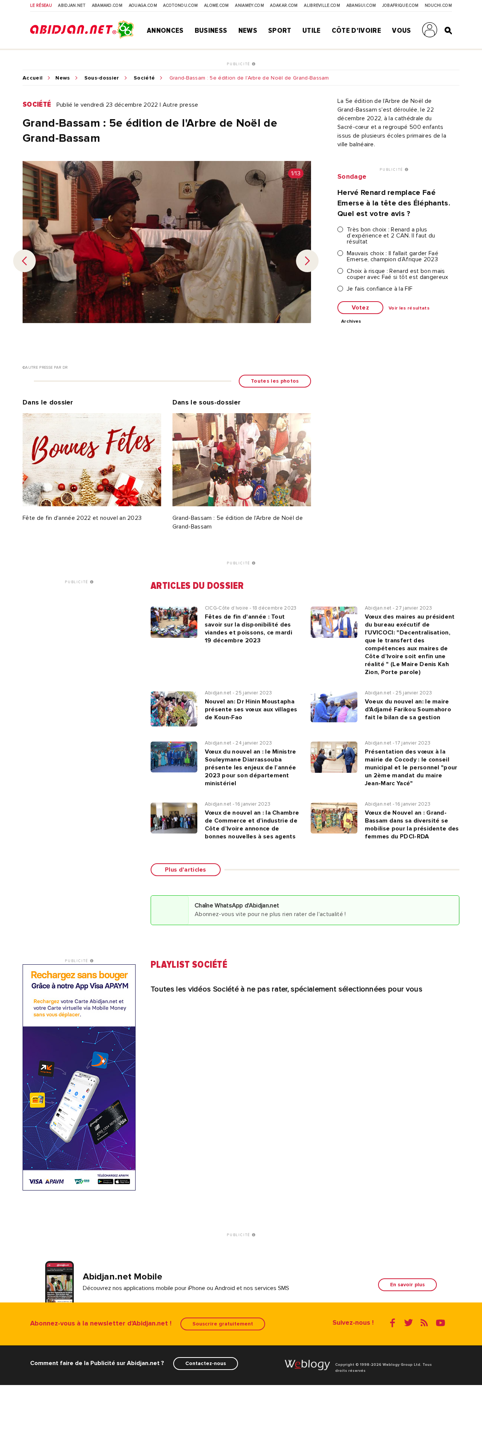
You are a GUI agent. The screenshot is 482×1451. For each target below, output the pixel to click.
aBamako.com (107, 6)
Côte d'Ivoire (356, 30)
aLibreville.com (322, 6)
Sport (279, 30)
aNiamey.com (249, 6)
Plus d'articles (185, 869)
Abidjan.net (71, 6)
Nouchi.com (438, 6)
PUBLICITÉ (239, 64)
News (247, 30)
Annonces (165, 30)
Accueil (33, 78)
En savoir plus (407, 1284)
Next (307, 261)
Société (144, 78)
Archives (351, 321)
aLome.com (216, 6)
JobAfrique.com (400, 6)
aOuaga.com (143, 6)
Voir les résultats (409, 308)
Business (211, 30)
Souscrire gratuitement (222, 1324)
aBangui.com (361, 6)
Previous (24, 261)
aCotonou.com (180, 6)
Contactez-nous (205, 1363)
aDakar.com (283, 6)
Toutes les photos (275, 381)
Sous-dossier (101, 78)
